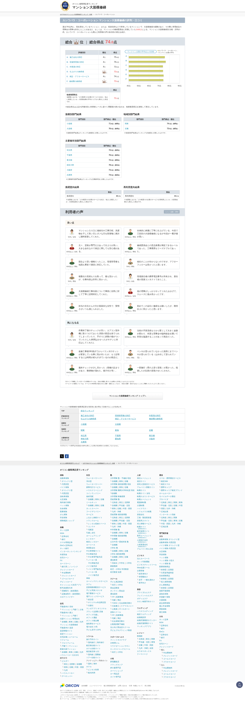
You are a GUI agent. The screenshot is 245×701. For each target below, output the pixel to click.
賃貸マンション (66, 634)
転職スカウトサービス (146, 496)
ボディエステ (142, 599)
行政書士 (115, 606)
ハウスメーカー (68, 673)
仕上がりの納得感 (77, 72)
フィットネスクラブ (118, 640)
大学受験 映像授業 (117, 496)
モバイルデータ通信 (167, 496)
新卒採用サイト (143, 532)
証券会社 (65, 536)
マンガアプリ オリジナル (96, 608)
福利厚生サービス (93, 624)
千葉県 (69, 155)
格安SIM (164, 481)
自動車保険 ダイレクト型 (169, 539)
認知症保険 (163, 594)
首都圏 (64, 622)
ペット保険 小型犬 (166, 560)
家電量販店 (114, 662)
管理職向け (143, 577)
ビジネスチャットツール (147, 565)
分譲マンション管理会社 (70, 619)
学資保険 (63, 518)
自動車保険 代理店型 (167, 542)
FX (61, 560)
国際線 (98, 654)
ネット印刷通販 (143, 562)
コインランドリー (93, 493)
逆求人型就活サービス (146, 484)
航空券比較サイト (93, 645)
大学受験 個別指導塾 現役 (120, 484)
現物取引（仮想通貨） (71, 591)
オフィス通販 (91, 618)
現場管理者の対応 (77, 62)
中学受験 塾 (115, 530)
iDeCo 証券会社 (66, 545)
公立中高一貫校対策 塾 (119, 542)
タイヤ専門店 (115, 677)
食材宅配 (89, 496)
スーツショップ (116, 671)
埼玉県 (69, 150)
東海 (117, 430)
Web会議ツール (143, 568)
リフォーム (64, 640)
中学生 (122, 563)
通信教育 (113, 560)
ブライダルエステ (144, 592)
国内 (90, 664)
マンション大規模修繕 (69, 625)
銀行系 (64, 567)
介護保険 (162, 600)
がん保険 (63, 514)
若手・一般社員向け (147, 580)
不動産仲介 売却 (66, 607)
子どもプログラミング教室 (121, 630)
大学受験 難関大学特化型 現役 (122, 490)
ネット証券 (64, 530)
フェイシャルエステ (145, 595)
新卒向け (142, 583)
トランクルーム (92, 521)
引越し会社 (90, 533)
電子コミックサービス (95, 596)
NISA (62, 533)
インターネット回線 (167, 514)
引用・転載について (136, 686)
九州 (81, 622)
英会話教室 (114, 588)
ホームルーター (165, 493)
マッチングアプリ (144, 626)
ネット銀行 (64, 548)
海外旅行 (100, 642)
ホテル (89, 667)
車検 (88, 578)
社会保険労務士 (125, 603)
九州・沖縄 (116, 512)
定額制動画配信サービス (96, 587)
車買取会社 (90, 548)
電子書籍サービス (93, 593)
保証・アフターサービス (79, 76)
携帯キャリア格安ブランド (171, 490)
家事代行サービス (93, 487)
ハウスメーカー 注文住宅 (69, 655)
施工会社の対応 (76, 57)
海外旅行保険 (65, 502)
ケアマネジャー (127, 606)
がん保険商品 (164, 585)
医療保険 (63, 512)
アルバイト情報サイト (146, 487)
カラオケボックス (144, 651)
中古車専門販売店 (95, 557)
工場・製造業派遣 (144, 518)
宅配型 (90, 530)
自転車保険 (64, 496)
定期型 (171, 570)
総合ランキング (87, 411)
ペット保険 (64, 505)
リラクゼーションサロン (120, 646)
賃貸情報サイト (66, 631)
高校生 (114, 563)
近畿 (126, 129)
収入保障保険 (166, 582)
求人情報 (148, 686)
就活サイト (141, 481)
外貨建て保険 (164, 597)
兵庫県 (69, 175)
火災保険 (63, 499)
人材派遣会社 (142, 545)
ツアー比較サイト (93, 658)
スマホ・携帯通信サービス (170, 478)
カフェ (89, 584)
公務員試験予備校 (117, 624)
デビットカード (66, 582)
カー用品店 (114, 674)
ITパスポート (124, 609)
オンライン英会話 (117, 591)
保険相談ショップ (67, 521)
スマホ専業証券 (66, 542)
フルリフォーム (68, 643)
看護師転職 (141, 502)
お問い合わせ (122, 686)
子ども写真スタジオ (94, 590)
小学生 (129, 563)
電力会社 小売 (91, 627)
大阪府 (69, 170)
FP (113, 597)
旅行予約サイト (92, 639)
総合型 (90, 599)
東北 (66, 664)
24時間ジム (114, 643)
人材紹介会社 (142, 541)
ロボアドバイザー (67, 597)
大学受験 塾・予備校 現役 (120, 478)
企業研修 (140, 571)
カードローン (65, 564)
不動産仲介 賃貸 (66, 628)
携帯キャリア (166, 487)
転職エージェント (144, 499)
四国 (163, 508)
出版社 (90, 605)
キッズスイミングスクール (120, 649)
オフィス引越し (92, 615)
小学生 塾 (114, 548)
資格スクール (115, 612)
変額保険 (162, 609)
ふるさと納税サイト (94, 518)
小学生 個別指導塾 (117, 554)
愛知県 (118, 439)
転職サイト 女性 (143, 493)
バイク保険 (64, 487)
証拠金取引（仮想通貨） (71, 594)
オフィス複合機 (92, 621)
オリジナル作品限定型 (97, 602)
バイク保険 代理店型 (167, 548)
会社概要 (84, 686)
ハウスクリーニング (94, 490)
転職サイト (141, 490)
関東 (126, 124)
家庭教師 (113, 566)
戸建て (75, 610)
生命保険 (63, 508)
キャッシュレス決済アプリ (70, 585)
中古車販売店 (91, 554)
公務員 (114, 609)
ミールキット (91, 502)
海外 (95, 664)
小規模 (69, 124)
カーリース (90, 545)
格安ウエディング (144, 614)
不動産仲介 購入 (66, 613)
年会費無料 (66, 573)
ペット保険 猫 (164, 564)
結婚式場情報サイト (145, 623)
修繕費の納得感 (75, 81)
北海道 (114, 502)
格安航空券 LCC (92, 651)
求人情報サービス (144, 524)
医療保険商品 (164, 567)
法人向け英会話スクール (120, 627)
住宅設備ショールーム (69, 637)
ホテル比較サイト (93, 648)
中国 (180, 505)
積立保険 (162, 612)
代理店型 (65, 484)
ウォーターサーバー (94, 478)
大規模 (69, 129)
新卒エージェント (144, 536)
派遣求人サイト (143, 521)
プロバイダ (163, 499)
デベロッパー (67, 676)
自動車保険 (64, 478)
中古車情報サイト (93, 551)
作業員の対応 (75, 67)
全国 (151, 648)
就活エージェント (144, 478)
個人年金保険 (164, 606)
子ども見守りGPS (93, 630)
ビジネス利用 (93, 670)
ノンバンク (73, 567)
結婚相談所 (141, 617)
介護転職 (140, 505)
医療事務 (119, 597)
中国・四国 (79, 667)
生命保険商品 (164, 576)
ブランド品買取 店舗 (94, 612)
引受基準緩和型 (167, 573)
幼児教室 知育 (115, 572)
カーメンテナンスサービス (97, 581)
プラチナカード (169, 662)
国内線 (90, 654)
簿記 (119, 600)
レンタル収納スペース (97, 524)
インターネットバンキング (70, 551)
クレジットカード (67, 570)
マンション (66, 610)
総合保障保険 (164, 603)
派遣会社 (140, 514)
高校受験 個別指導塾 (118, 514)
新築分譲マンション (68, 649)
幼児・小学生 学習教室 (119, 569)
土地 (81, 610)
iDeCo (161, 632)
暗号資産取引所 (66, 588)
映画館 (139, 636)
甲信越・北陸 (124, 505)
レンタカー (90, 539)
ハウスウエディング (145, 611)
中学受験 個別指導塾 (118, 536)
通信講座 (113, 594)
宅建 (114, 600)
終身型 (163, 570)
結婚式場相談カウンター (147, 620)
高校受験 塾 (115, 499)
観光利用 (91, 673)
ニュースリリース (95, 686)
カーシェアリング (93, 536)
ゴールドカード (68, 579)
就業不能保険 (164, 591)
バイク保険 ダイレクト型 (169, 545)
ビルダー (65, 661)
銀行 (63, 539)
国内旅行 (91, 642)
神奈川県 (70, 165)
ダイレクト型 (67, 481)
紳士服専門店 (115, 668)
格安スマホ (165, 484)
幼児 (114, 585)
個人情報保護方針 (110, 686)
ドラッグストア (116, 665)
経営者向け (143, 574)
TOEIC (115, 603)
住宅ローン (64, 558)
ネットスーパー (92, 508)
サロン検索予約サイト (146, 601)
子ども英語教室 (116, 582)
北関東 (72, 664)
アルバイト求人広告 (145, 549)
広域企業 (164, 512)
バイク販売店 (91, 566)
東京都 (69, 160)
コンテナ (91, 527)
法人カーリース (143, 559)
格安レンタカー (92, 542)
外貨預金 (63, 554)
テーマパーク (142, 654)
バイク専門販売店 (95, 569)
